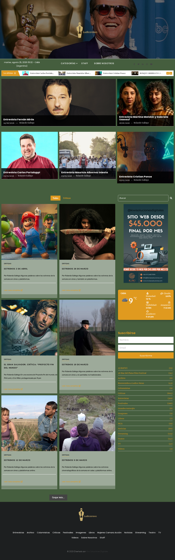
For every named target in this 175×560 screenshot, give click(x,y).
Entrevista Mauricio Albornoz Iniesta (46, 73)
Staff (84, 63)
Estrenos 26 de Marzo (75, 269)
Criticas (7, 264)
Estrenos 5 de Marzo (74, 460)
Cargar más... (58, 497)
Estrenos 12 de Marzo (17, 460)
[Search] (171, 198)
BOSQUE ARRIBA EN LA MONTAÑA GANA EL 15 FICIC (126, 73)
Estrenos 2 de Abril (148, 73)
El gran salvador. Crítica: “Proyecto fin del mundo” (29, 366)
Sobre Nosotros (104, 63)
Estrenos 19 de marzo (75, 364)
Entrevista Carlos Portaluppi (21, 172)
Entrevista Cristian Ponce (78, 73)
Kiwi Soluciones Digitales (97, 551)
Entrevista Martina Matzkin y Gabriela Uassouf (143, 118)
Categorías (68, 63)
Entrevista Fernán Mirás (18, 119)
